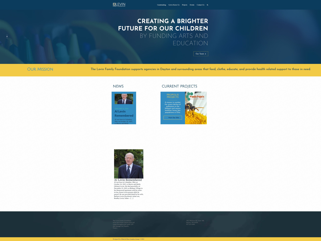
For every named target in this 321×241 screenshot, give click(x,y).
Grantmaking (161, 5)
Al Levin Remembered (128, 180)
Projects (184, 5)
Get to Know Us (173, 5)
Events (192, 5)
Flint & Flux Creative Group (130, 239)
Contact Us (200, 5)
